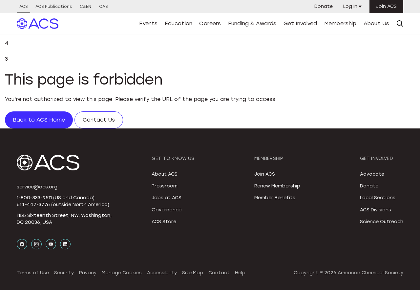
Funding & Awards (252, 23)
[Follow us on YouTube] (51, 244)
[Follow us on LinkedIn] (65, 244)
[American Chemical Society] (38, 23)
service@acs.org (37, 187)
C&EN (85, 6)
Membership (340, 23)
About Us (376, 23)
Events (148, 23)
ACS (23, 6)
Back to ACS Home (39, 120)
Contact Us (99, 120)
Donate (323, 6)
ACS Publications (53, 6)
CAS (103, 6)
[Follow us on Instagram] (36, 244)
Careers (210, 23)
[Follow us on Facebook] (22, 244)
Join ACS (386, 6)
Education (178, 23)
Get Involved (300, 23)
